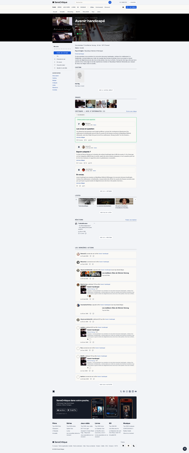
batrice (82, 376)
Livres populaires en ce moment (101, 436)
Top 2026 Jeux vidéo (87, 426)
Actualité (54, 433)
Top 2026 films (56, 426)
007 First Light (85, 428)
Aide (84, 446)
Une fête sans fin (114, 428)
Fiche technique (79, 54)
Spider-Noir (70, 428)
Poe (81, 348)
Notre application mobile (65, 446)
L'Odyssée (55, 431)
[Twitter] (121, 392)
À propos (55, 446)
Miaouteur (83, 261)
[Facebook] (124, 392)
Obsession (55, 428)
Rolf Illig (77, 83)
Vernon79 (88, 146)
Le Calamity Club (99, 428)
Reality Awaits (127, 431)
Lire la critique (80, 137)
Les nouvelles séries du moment (73, 434)
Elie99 (82, 356)
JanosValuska (89, 169)
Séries (69, 423)
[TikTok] (130, 392)
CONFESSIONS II (128, 428)
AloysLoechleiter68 (86, 270)
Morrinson (88, 123)
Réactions (79, 220)
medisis (82, 327)
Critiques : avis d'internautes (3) (90, 111)
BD (110, 423)
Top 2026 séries (71, 426)
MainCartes (83, 284)
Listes (77, 195)
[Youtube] (136, 392)
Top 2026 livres (99, 426)
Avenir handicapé (93, 17)
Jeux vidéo (85, 423)
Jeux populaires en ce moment (87, 436)
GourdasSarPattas (85, 304)
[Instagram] (127, 392)
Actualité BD (112, 435)
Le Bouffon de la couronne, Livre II (100, 431)
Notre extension (77, 446)
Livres (97, 423)
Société (87, 17)
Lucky (68, 431)
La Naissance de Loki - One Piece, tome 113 (115, 431)
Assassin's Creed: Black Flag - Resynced (87, 431)
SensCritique (78, 17)
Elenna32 (83, 253)
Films (83, 17)
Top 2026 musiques (128, 426)
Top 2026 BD (113, 426)
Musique (126, 423)
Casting (78, 67)
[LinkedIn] (133, 392)
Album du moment (128, 433)
